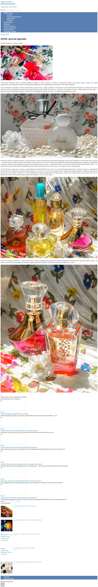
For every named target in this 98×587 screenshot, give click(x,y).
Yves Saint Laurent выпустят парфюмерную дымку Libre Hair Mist (19, 430)
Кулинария (7, 24)
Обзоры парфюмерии (10, 27)
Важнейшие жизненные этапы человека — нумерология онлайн (27, 520)
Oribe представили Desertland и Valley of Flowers (14, 414)
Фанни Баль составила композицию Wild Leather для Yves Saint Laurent (21, 481)
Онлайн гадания (8, 22)
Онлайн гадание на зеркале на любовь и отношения (24, 506)
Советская (10, 20)
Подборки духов (8, 13)
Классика (9, 15)
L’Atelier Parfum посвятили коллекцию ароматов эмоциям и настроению (21, 464)
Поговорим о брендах (10, 31)
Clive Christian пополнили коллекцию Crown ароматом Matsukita (19, 447)
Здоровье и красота (9, 26)
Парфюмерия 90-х (9, 29)
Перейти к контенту (6, 1)
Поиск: (3, 10)
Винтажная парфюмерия (14, 16)
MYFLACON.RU (8, 3)
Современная (11, 18)
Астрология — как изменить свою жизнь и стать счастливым (26, 534)
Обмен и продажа (9, 578)
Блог (13, 43)
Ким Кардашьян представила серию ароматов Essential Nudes (19, 497)
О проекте (6, 576)
